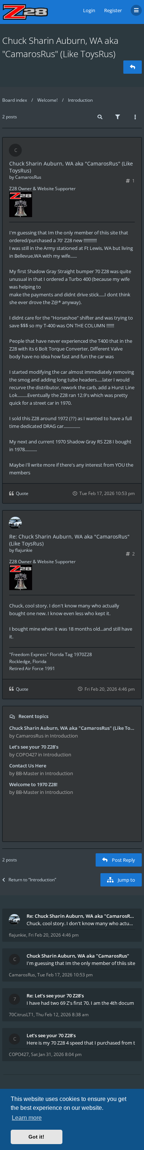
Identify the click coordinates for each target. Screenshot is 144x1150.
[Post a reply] (132, 67)
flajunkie (23, 550)
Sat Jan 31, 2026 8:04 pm (56, 1054)
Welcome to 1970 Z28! (33, 784)
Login (89, 10)
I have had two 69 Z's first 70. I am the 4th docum (80, 1003)
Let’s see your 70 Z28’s (33, 746)
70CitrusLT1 (21, 1014)
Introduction (80, 100)
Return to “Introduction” (32, 880)
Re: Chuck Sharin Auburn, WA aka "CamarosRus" (81, 916)
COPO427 (19, 1054)
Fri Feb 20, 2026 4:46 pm (53, 935)
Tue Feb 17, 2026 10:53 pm (65, 975)
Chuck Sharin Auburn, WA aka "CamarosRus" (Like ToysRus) (72, 728)
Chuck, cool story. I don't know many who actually (81, 923)
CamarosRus (28, 177)
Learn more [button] (27, 1118)
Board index (14, 100)
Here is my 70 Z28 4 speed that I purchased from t (81, 1042)
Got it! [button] (36, 1137)
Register (113, 10)
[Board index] (25, 12)
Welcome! (47, 100)
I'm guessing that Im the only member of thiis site (81, 963)
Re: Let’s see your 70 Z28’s (55, 995)
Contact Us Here (27, 765)
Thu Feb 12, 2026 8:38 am (62, 1014)
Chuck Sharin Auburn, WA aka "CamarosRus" (78, 955)
